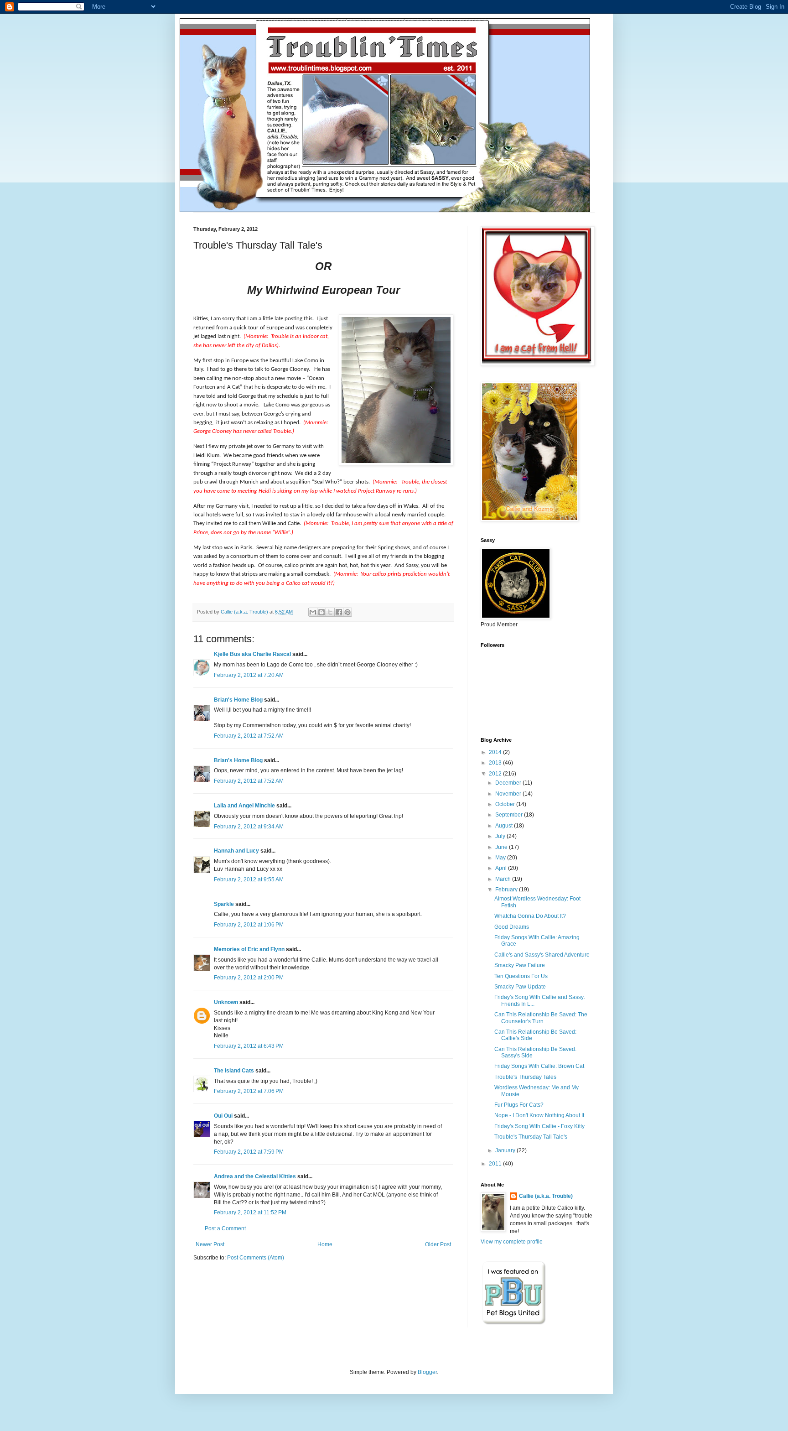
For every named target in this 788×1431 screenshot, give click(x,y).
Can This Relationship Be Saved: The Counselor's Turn (540, 1017)
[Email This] (312, 612)
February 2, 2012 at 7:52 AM (249, 736)
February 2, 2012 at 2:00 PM (249, 977)
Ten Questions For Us (521, 976)
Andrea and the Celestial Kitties (255, 1176)
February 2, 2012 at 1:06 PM (249, 924)
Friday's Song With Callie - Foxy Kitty (539, 1126)
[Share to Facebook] (338, 612)
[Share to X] (330, 612)
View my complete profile (512, 1241)
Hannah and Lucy (236, 851)
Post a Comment (225, 1228)
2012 (496, 773)
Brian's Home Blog (238, 700)
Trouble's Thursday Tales (525, 1077)
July (501, 836)
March (503, 879)
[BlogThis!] (321, 612)
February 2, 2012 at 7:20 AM (249, 675)
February (507, 889)
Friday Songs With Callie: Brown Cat (539, 1066)
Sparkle (224, 904)
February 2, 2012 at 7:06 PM (249, 1091)
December (509, 783)
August (504, 825)
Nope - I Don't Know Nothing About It (539, 1115)
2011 (496, 1163)
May (501, 857)
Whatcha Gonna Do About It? (530, 916)
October (505, 804)
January (506, 1150)
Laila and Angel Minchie (244, 805)
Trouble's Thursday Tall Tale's (530, 1137)
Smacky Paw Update (520, 986)
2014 (496, 752)
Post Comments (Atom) (255, 1257)
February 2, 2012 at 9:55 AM (249, 879)
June (502, 847)
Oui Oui (223, 1116)
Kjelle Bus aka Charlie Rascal (252, 654)
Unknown (226, 1002)
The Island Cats (234, 1070)
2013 (496, 763)
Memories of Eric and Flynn (249, 949)
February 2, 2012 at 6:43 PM (249, 1046)
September (509, 815)
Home (324, 1244)
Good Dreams (511, 927)
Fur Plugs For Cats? (519, 1105)
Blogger (427, 1372)
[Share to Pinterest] (347, 612)
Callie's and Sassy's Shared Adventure (542, 955)
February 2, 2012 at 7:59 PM (249, 1152)
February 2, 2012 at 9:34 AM (249, 826)
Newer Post (210, 1244)
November (509, 794)
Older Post (438, 1244)
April (501, 868)
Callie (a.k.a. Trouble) (546, 1196)
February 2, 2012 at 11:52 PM (250, 1212)
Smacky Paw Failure (519, 965)
